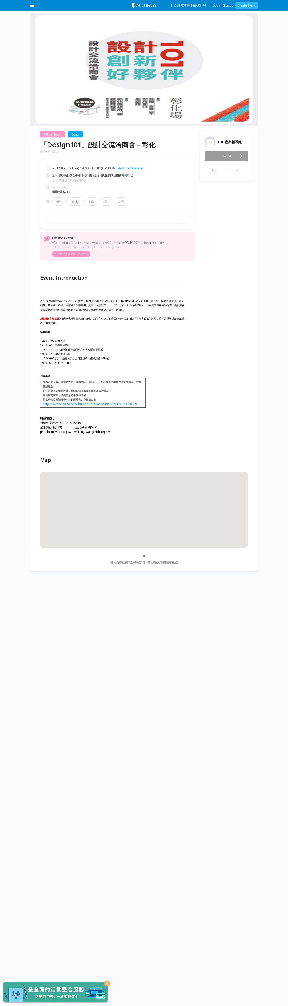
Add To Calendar (131, 168)
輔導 (92, 202)
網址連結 (59, 191)
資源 (121, 202)
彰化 (59, 202)
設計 (106, 202)
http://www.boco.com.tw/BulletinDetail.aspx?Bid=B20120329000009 (90, 404)
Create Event (247, 5)
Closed (226, 156)
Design (75, 202)
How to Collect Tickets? (71, 254)
